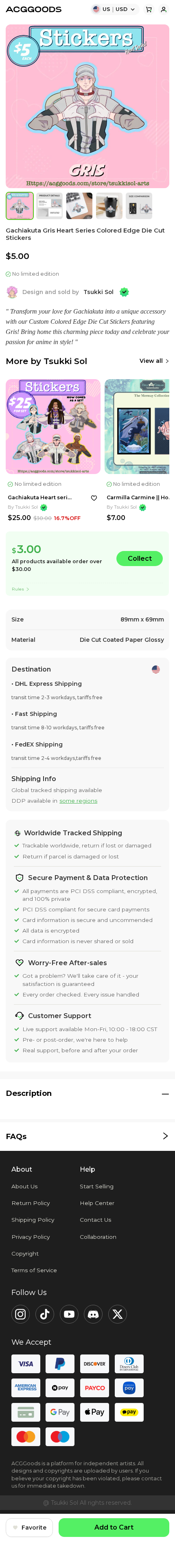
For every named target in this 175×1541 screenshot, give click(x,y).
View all (151, 361)
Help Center (97, 1203)
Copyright (25, 1253)
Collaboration (98, 1237)
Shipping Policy (32, 1219)
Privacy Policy (30, 1237)
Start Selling (97, 1186)
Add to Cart (113, 1527)
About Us (24, 1186)
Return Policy (30, 1203)
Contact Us (95, 1219)
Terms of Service (34, 1270)
